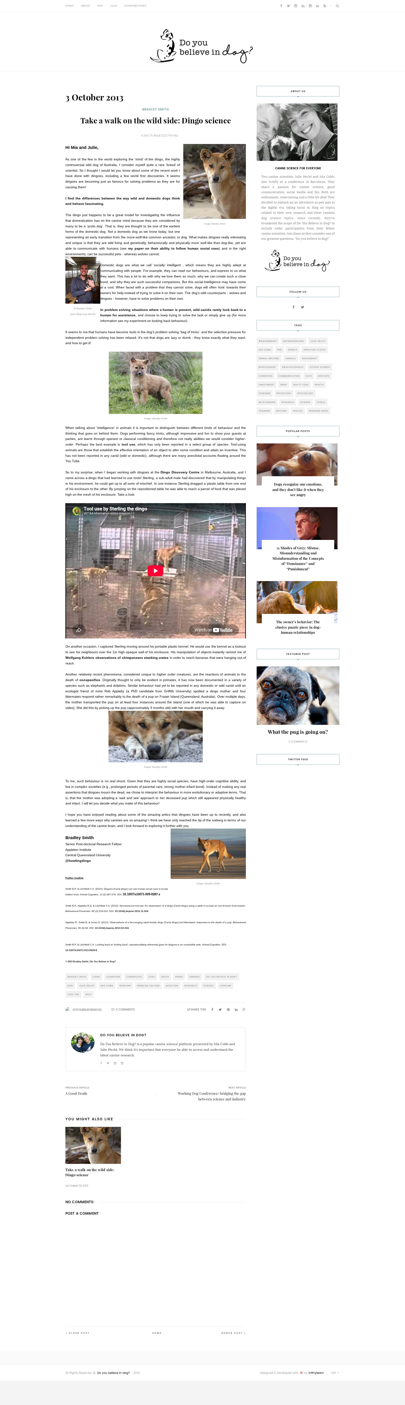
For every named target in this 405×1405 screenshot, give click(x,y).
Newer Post (232, 1333)
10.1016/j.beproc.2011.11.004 (131, 911)
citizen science (320, 367)
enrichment (266, 385)
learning (264, 393)
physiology (284, 393)
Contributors (135, 5)
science (208, 986)
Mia (100, 5)
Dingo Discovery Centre (180, 472)
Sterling (225, 986)
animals (290, 358)
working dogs (318, 411)
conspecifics (89, 680)
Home (69, 5)
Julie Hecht (86, 986)
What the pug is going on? (298, 732)
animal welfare (269, 358)
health (319, 385)
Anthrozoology (293, 341)
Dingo (179, 977)
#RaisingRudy (268, 341)
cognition (113, 977)
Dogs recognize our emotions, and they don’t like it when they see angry (298, 490)
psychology (305, 393)
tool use (128, 444)
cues (152, 977)
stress (321, 402)
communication (289, 376)
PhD (279, 350)
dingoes (194, 977)
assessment (309, 358)
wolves (298, 411)
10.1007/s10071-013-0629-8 (81, 950)
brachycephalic (293, 367)
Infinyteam (316, 1373)
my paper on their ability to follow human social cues (173, 248)
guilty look (301, 385)
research (190, 986)
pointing (125, 986)
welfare (281, 411)
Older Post (79, 1333)
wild (88, 994)
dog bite (324, 376)
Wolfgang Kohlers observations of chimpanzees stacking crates (117, 658)
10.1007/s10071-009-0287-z (141, 894)
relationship (267, 402)
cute (309, 376)
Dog (70, 986)
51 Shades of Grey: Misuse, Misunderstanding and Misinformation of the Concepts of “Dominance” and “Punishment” (298, 558)
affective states (315, 350)
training (264, 411)
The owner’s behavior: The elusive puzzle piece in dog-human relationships (298, 627)
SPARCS (292, 350)
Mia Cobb (107, 986)
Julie (113, 5)
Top (334, 1373)
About (85, 5)
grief (283, 385)
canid (96, 977)
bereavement (267, 367)
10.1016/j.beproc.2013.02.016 (112, 928)
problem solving (148, 986)
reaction (172, 986)
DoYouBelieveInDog (87, 1009)
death (165, 977)
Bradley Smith (155, 109)
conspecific (134, 977)
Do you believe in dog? (113, 1373)
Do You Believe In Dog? (221, 977)
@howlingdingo (78, 861)
